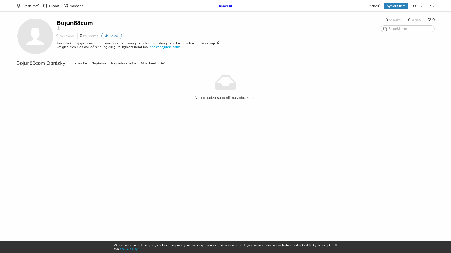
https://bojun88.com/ (165, 47)
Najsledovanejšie (123, 63)
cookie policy (128, 249)
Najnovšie (79, 63)
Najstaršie (99, 63)
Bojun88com (74, 22)
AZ (163, 63)
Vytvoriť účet (396, 6)
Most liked (148, 63)
